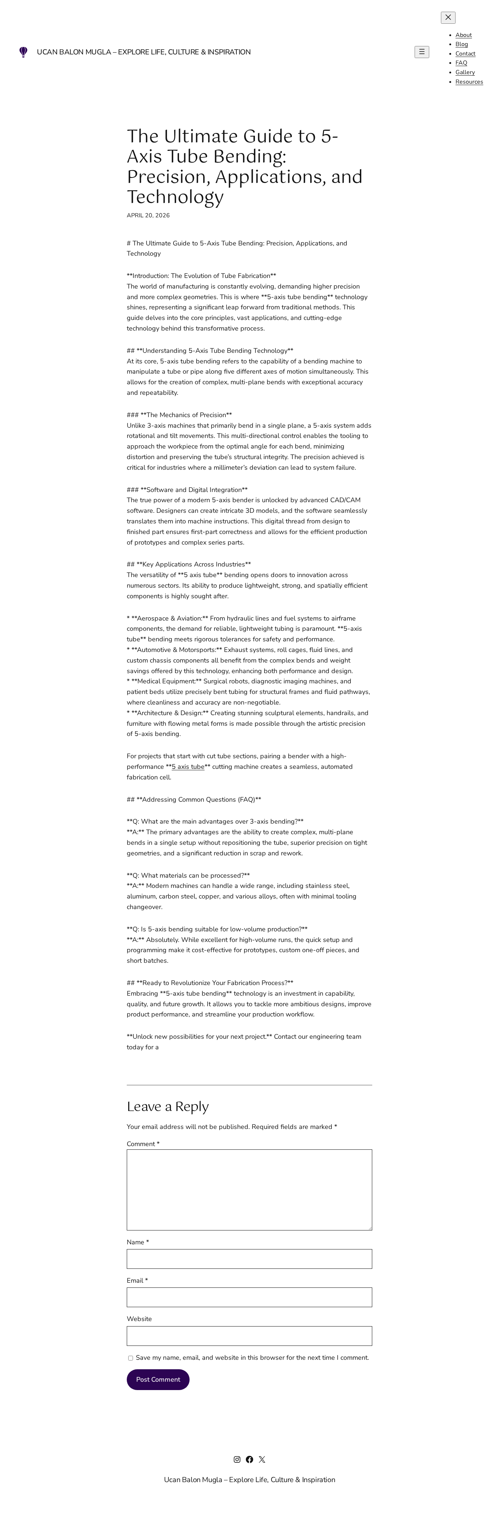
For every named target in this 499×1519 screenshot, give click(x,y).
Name (138, 1242)
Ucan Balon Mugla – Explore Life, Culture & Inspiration (144, 52)
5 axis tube (188, 766)
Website (139, 1318)
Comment (143, 1144)
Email (137, 1280)
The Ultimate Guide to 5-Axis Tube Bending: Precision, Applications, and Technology (245, 167)
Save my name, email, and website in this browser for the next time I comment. (252, 1357)
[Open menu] (422, 52)
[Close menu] (448, 18)
